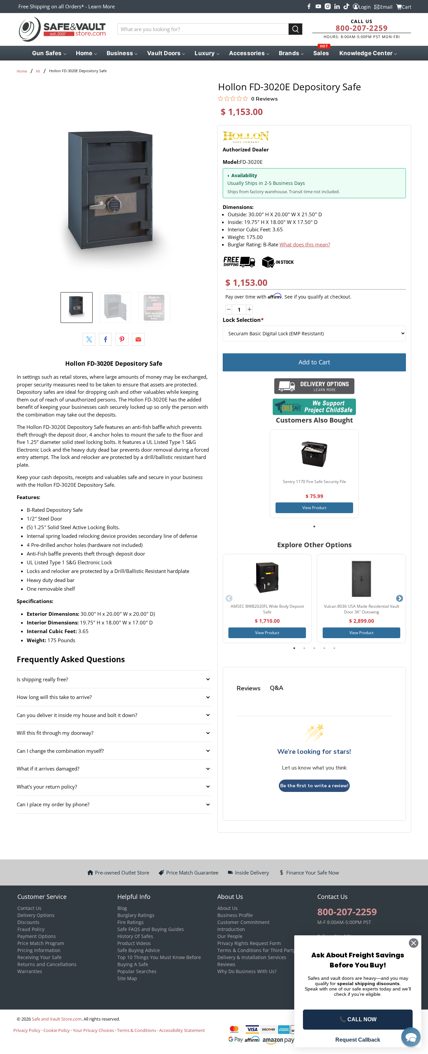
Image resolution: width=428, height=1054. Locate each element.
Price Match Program (40, 943)
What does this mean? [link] (305, 244)
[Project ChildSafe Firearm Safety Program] (314, 406)
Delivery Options (36, 915)
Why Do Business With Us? (247, 971)
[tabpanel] (314, 473)
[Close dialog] (414, 943)
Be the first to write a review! (314, 786)
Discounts (28, 922)
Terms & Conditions (136, 1030)
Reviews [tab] (248, 688)
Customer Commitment (243, 922)
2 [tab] (304, 648)
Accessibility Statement (182, 1030)
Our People (229, 936)
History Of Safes (135, 936)
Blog (122, 908)
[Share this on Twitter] (89, 339)
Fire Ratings (130, 922)
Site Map (127, 978)
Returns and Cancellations (47, 964)
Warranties (29, 971)
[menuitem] (49, 53)
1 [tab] (314, 526)
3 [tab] (314, 648)
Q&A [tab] (276, 688)
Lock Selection (243, 320)
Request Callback (357, 1040)
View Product (314, 507)
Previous (229, 598)
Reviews (226, 964)
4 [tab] (324, 648)
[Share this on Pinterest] (122, 339)
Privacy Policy (26, 1030)
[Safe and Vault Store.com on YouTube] (318, 6)
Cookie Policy (56, 1030)
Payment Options (36, 936)
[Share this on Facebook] (105, 339)
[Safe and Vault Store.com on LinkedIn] (337, 6)
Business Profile (235, 915)
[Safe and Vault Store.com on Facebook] (309, 6)
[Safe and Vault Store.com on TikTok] (346, 6)
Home (22, 71)
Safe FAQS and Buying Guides (150, 929)
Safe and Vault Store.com (57, 1019)
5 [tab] (334, 648)
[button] (411, 1037)
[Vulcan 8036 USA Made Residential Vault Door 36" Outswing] (361, 579)
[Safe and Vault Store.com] (62, 29)
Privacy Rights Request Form (249, 943)
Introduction (231, 929)
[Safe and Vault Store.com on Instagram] (328, 6)
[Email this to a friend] (138, 339)
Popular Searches (136, 971)
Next (399, 598)
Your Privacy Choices (93, 1030)
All (38, 71)
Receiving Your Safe (39, 957)
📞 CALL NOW (358, 1019)
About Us (227, 908)
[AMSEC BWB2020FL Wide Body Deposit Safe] (267, 579)
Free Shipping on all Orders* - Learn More (66, 6)
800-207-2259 (362, 28)
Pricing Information (39, 950)
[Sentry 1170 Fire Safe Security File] (314, 454)
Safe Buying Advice (138, 950)
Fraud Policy (30, 929)
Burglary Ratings (135, 915)
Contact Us (29, 908)
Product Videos (134, 943)
